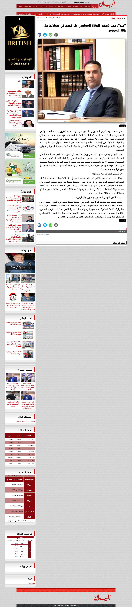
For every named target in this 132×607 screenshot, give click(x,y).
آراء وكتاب (27, 77)
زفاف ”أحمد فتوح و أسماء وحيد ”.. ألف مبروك (12, 403)
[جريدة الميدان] (20, 43)
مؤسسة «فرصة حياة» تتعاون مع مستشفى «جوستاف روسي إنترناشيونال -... (96, 13)
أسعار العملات (25, 430)
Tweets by (31, 583)
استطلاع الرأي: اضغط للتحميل (25, 421)
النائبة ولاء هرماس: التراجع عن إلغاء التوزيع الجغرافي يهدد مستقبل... (31, 13)
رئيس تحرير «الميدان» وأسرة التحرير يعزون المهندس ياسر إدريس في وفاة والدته (27, 404)
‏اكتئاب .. (62, 13)
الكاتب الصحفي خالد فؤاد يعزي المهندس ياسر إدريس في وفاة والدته (12, 386)
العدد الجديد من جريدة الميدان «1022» (14, 332)
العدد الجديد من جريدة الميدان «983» (14, 352)
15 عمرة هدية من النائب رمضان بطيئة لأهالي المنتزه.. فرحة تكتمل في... (27, 386)
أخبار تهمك (26, 250)
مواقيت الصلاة (24, 533)
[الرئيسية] (94, 6)
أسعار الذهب (25, 472)
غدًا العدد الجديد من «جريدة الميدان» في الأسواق (14, 343)
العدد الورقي (26, 318)
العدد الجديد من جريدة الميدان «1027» (14, 323)
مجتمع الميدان (25, 369)
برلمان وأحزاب (115, 18)
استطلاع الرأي (25, 416)
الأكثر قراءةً (26, 191)
